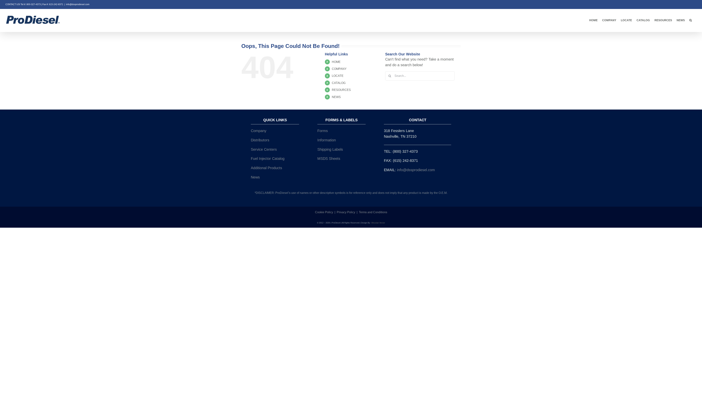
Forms (322, 131)
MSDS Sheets (328, 159)
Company (258, 131)
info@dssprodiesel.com (77, 4)
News (255, 177)
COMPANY (339, 68)
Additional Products (266, 168)
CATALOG (339, 82)
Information (326, 140)
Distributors (260, 140)
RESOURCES (341, 89)
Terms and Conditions (373, 212)
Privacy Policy (346, 212)
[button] (690, 20)
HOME (336, 61)
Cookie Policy (324, 212)
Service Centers (264, 149)
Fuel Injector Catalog (267, 159)
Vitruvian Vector (378, 223)
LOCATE (338, 75)
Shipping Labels (330, 149)
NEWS (336, 97)
